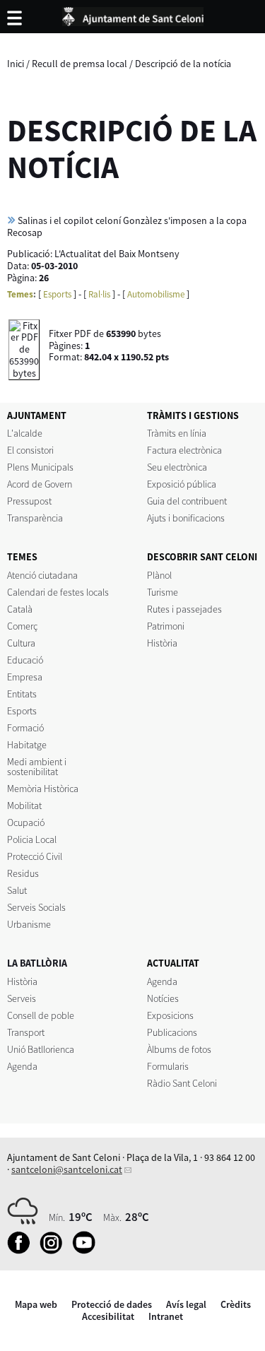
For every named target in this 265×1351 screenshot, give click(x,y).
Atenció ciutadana (42, 575)
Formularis (168, 1066)
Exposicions (170, 1015)
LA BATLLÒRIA (37, 963)
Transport (26, 1032)
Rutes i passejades (184, 609)
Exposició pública (181, 484)
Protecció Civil (34, 856)
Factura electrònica (184, 450)
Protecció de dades (111, 1304)
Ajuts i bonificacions (186, 518)
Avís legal (186, 1304)
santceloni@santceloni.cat (66, 1169)
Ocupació (26, 822)
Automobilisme (155, 294)
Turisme (162, 592)
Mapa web (36, 1304)
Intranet (165, 1316)
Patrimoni (165, 626)
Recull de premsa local (79, 63)
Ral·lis (99, 294)
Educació (25, 660)
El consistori (30, 450)
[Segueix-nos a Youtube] (87, 1250)
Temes (20, 294)
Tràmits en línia (176, 433)
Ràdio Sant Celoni (182, 1083)
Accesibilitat (108, 1316)
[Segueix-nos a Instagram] (55, 1250)
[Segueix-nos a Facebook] (22, 1250)
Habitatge (27, 744)
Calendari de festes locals (58, 592)
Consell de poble (40, 1015)
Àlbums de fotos (179, 1049)
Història (162, 643)
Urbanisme (29, 924)
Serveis (21, 998)
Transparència (35, 518)
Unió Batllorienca (40, 1049)
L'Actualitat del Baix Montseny (116, 253)
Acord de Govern (39, 484)
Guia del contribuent (187, 501)
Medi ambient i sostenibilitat (36, 766)
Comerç (22, 626)
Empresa (24, 677)
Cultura (21, 643)
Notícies (163, 998)
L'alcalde (24, 433)
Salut (17, 890)
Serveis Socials (36, 907)
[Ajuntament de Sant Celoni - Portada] (133, 14)
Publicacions (172, 1032)
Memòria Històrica (42, 788)
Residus (23, 873)
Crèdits (235, 1304)
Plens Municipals (40, 467)
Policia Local (32, 839)
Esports (57, 294)
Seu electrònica (177, 467)
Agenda (22, 1066)
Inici (15, 63)
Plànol (159, 575)
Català (20, 609)
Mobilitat (24, 805)
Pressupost (29, 501)
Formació (25, 727)
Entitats (22, 694)
